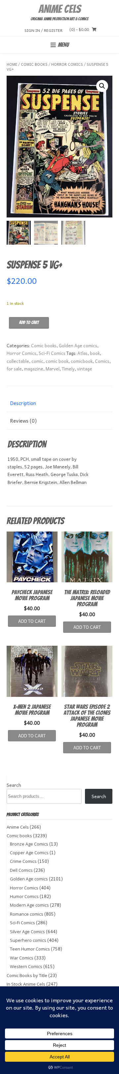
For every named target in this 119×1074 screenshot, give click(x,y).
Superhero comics (28, 940)
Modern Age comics (29, 905)
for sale (14, 368)
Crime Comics (23, 861)
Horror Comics (67, 64)
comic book (57, 361)
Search (14, 785)
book (95, 353)
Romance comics (26, 914)
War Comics (21, 958)
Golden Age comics (78, 345)
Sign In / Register (43, 30)
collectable (18, 361)
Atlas (82, 353)
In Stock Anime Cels (26, 984)
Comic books (34, 64)
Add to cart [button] (32, 621)
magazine (33, 368)
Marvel (53, 368)
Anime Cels (59, 9)
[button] (102, 86)
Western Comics (26, 966)
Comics (102, 361)
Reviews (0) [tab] (23, 421)
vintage (84, 368)
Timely (68, 368)
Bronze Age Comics (29, 844)
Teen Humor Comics (30, 949)
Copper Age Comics (29, 853)
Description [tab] (23, 403)
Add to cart (29, 322)
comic (37, 361)
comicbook (82, 361)
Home (12, 64)
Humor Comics (24, 896)
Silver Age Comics (27, 932)
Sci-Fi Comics (52, 353)
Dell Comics (21, 870)
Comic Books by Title (27, 975)
